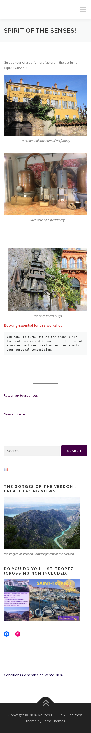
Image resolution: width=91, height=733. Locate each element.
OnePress (75, 715)
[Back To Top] (46, 703)
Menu (82, 9)
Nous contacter (15, 414)
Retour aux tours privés (21, 395)
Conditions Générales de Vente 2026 (33, 675)
